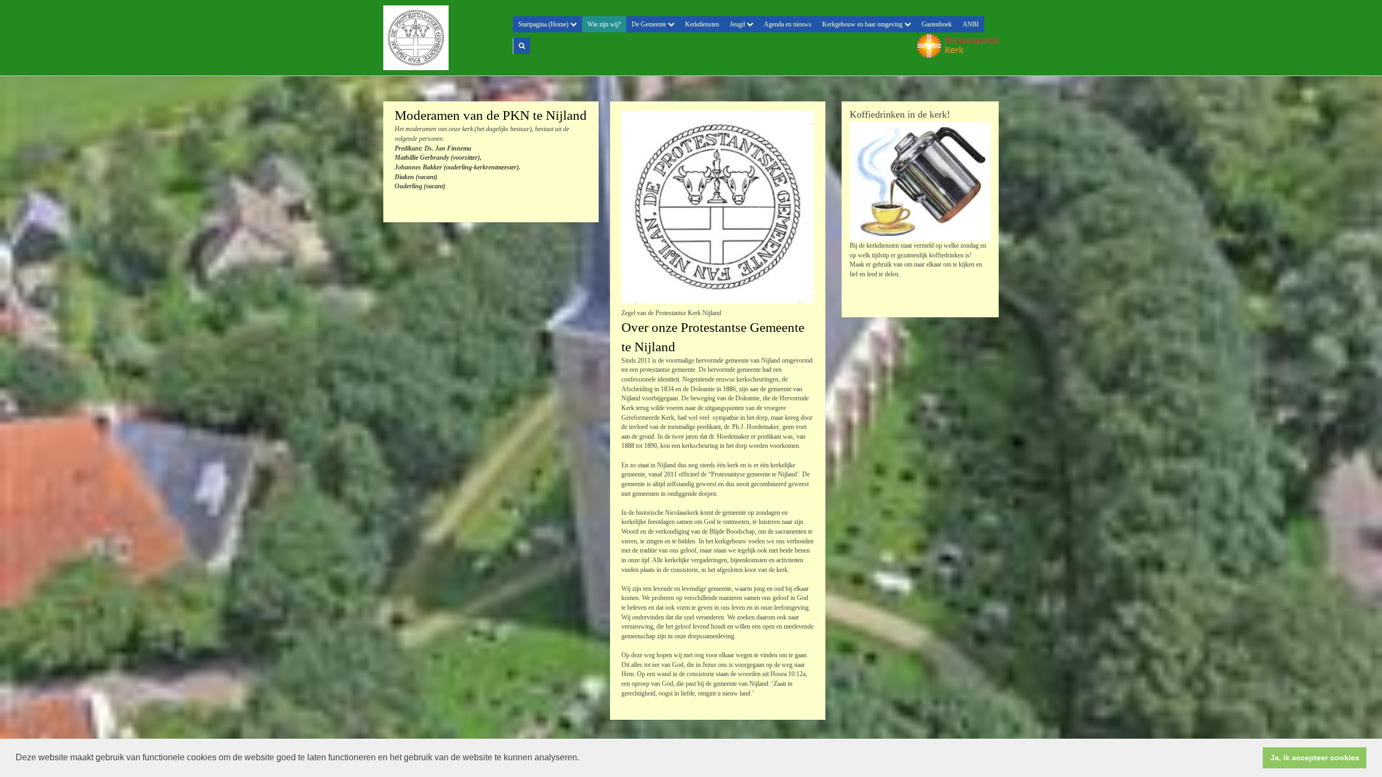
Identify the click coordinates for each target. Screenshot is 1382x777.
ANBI (971, 24)
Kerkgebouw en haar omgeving (863, 24)
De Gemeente (650, 24)
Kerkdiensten (702, 24)
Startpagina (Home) (544, 24)
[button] (583, 758)
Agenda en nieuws (787, 24)
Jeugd (738, 24)
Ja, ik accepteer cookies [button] (1314, 757)
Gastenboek (937, 24)
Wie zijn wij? (604, 24)
